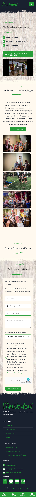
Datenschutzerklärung (14, 373)
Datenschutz (16, 489)
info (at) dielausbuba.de (14, 469)
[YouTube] (17, 481)
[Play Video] (18, 68)
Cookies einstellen (24, 489)
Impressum (9, 489)
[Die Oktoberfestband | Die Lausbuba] (18, 401)
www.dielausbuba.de (13, 473)
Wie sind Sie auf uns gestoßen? (15, 332)
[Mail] (23, 481)
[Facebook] (5, 481)
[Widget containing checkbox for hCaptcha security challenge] (18, 380)
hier (12, 284)
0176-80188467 (11, 465)
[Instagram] (11, 481)
